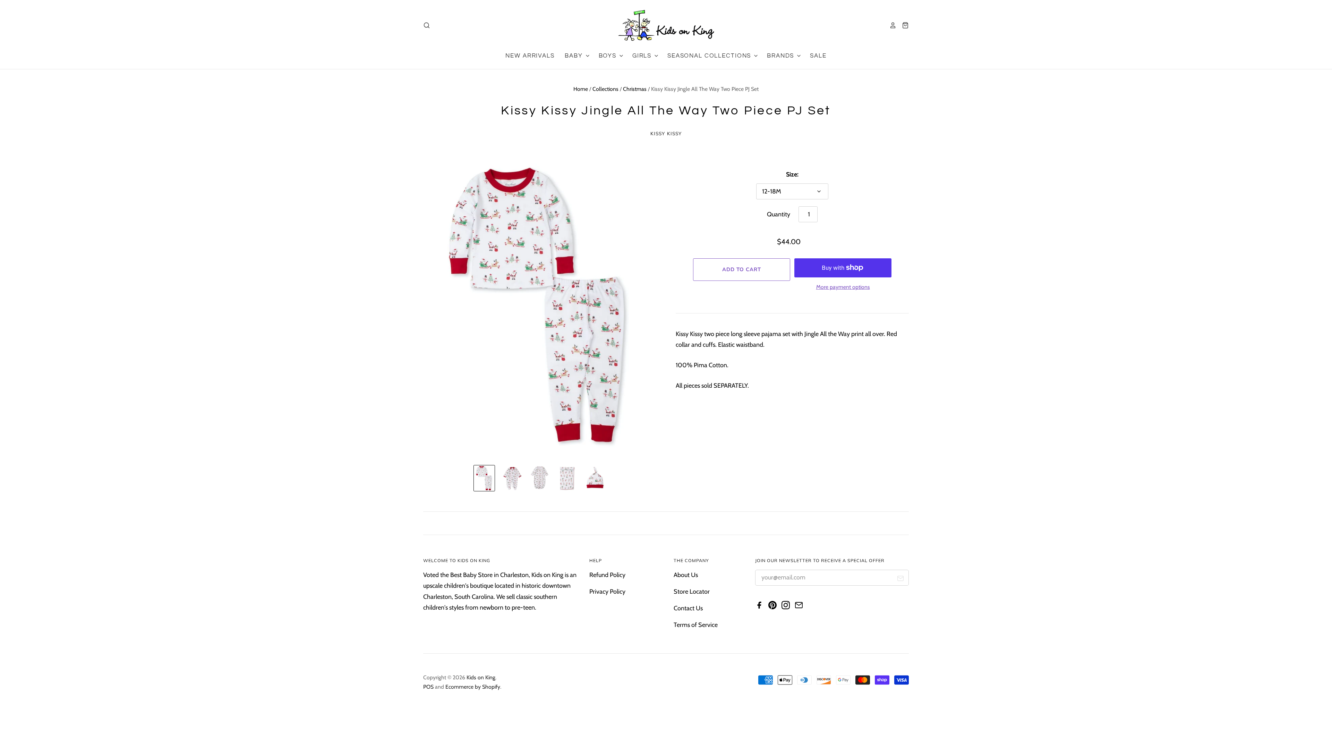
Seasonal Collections (710, 56)
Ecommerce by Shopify (472, 686)
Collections (605, 89)
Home (580, 89)
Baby (574, 56)
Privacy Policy (607, 591)
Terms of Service (696, 625)
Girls (643, 56)
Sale (818, 56)
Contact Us (688, 608)
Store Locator (692, 591)
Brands (781, 56)
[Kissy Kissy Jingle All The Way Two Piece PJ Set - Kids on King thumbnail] (484, 478)
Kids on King (481, 677)
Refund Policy (607, 575)
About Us (686, 575)
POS (428, 686)
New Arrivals (529, 56)
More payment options (843, 287)
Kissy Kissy (666, 133)
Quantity (778, 214)
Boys (608, 56)
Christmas (635, 89)
